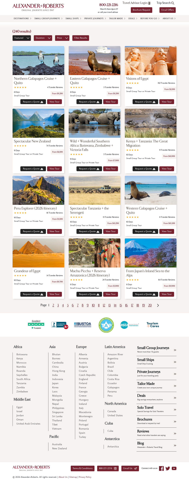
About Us (168, 19)
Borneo (56, 358)
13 (110, 305)
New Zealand (59, 448)
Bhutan (56, 354)
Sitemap (73, 477)
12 (104, 305)
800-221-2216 (108, 5)
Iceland (83, 404)
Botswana (21, 354)
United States (115, 415)
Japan (55, 383)
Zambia (20, 387)
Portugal (83, 424)
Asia (52, 347)
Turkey (82, 437)
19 (143, 305)
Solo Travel (150, 409)
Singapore (57, 412)
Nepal (55, 404)
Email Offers (167, 10)
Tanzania (21, 383)
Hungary (83, 400)
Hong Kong (58, 371)
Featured (18, 38)
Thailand (57, 420)
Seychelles (21, 375)
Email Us (128, 468)
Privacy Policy (85, 477)
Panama (112, 391)
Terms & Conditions (83, 468)
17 (132, 305)
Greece (82, 396)
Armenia (83, 358)
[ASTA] (129, 325)
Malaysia (57, 396)
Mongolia (57, 400)
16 (126, 305)
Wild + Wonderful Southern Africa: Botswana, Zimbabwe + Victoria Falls (91, 145)
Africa (18, 347)
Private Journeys (94, 19)
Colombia (112, 375)
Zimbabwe (22, 391)
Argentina (112, 358)
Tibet (55, 424)
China (55, 367)
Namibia (21, 367)
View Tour (54, 102)
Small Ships (72, 19)
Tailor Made (116, 19)
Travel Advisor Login (135, 3)
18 (138, 305)
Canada (111, 411)
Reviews (151, 432)
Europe (81, 347)
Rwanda (20, 371)
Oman (19, 419)
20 (150, 305)
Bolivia (111, 363)
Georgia (83, 391)
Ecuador (112, 383)
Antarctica (112, 439)
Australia (57, 444)
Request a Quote (31, 102)
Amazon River (115, 354)
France (82, 387)
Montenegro (86, 416)
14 (115, 305)
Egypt (19, 407)
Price (59, 38)
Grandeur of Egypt (27, 271)
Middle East (22, 399)
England (83, 379)
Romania (84, 429)
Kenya (19, 358)
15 (121, 305)
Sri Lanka (57, 416)
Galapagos (113, 387)
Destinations (21, 19)
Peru (110, 396)
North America (116, 404)
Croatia (83, 371)
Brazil (110, 367)
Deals (131, 19)
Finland (83, 383)
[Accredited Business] (59, 324)
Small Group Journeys (47, 19)
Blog (149, 444)
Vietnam (56, 429)
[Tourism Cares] (153, 324)
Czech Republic (87, 375)
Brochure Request (141, 10)
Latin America (115, 347)
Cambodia (57, 363)
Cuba (109, 423)
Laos (54, 391)
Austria (83, 363)
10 (93, 305)
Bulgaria (83, 367)
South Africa (23, 379)
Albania (83, 354)
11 (99, 305)
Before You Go (148, 19)
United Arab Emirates (28, 424)
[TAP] (106, 324)
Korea (55, 387)
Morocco (21, 363)
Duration (40, 38)
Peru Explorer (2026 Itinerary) (35, 208)
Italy (81, 408)
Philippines (58, 408)
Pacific (54, 437)
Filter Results (80, 38)
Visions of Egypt (137, 79)
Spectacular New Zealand (32, 141)
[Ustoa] (82, 324)
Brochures (148, 420)
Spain (82, 433)
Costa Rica (113, 379)
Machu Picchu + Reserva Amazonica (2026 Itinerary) (90, 273)
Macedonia (85, 412)
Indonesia (57, 379)
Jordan (20, 415)
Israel (19, 411)
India (55, 375)
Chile (110, 371)
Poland (83, 420)
